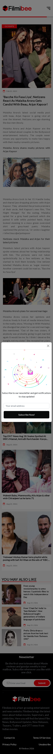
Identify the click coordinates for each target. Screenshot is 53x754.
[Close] (48, 345)
